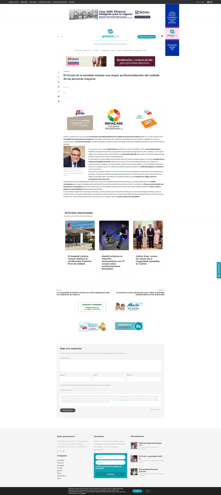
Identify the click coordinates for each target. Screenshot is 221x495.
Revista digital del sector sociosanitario (110, 44)
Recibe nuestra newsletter (146, 37)
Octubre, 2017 (66, 87)
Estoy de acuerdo (66, 390)
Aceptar (137, 491)
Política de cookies (45, 2)
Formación (137, 50)
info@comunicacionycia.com (124, 400)
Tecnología (105, 50)
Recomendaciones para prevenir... (148, 470)
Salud (145, 50)
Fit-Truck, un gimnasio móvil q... (150, 457)
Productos (87, 50)
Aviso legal (33, 2)
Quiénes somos (14, 2)
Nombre (62, 375)
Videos (59, 473)
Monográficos (128, 50)
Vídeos (119, 50)
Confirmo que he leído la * (108, 467)
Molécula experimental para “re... (150, 444)
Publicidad (24, 2)
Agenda (113, 50)
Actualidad (78, 50)
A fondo (96, 50)
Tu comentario (65, 358)
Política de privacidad (60, 2)
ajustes (83, 493)
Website (130, 375)
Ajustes (147, 491)
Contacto (72, 2)
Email (95, 375)
